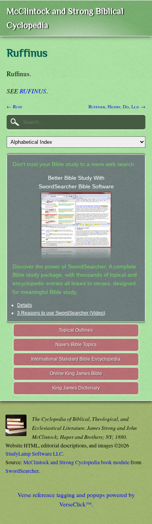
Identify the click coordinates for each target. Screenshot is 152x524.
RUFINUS (32, 90)
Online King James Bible (76, 373)
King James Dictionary (76, 388)
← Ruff (14, 106)
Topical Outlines (76, 330)
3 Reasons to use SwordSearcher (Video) (61, 313)
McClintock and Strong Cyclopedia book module (76, 462)
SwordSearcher (22, 470)
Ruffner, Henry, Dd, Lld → (116, 106)
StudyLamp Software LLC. (34, 453)
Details (24, 305)
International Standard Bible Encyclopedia (75, 359)
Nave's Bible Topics (76, 344)
